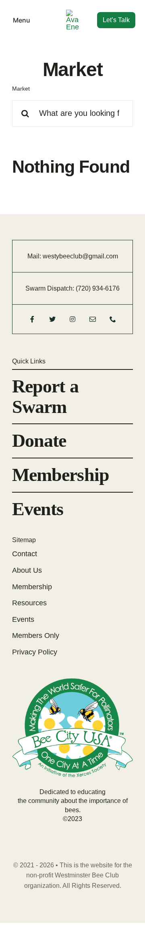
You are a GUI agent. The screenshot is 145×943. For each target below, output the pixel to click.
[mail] (93, 319)
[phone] (113, 319)
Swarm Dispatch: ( (51, 288)
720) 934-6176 (99, 288)
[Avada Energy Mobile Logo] (72, 13)
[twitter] (52, 319)
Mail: (35, 256)
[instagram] (72, 319)
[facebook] (32, 319)
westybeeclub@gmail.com (80, 256)
